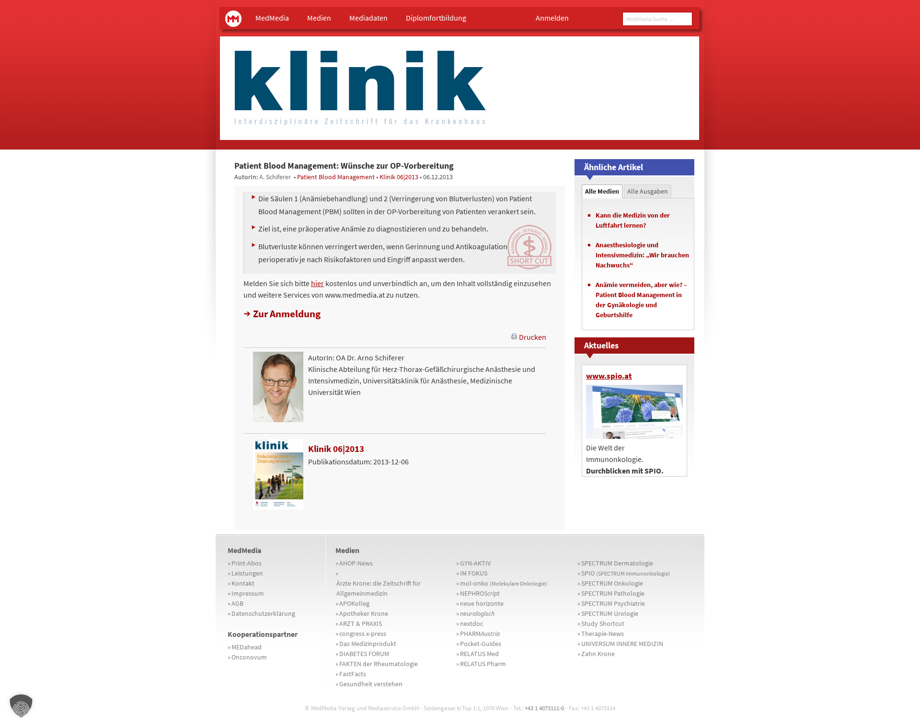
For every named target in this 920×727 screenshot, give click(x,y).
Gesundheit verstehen (370, 684)
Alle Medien (602, 191)
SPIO (625, 573)
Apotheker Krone (363, 613)
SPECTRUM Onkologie (612, 583)
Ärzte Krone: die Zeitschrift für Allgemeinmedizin (378, 588)
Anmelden (552, 18)
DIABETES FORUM (364, 653)
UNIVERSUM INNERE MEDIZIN (622, 643)
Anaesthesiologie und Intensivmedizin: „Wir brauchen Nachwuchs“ (642, 255)
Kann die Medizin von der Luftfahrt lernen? (633, 220)
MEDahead (246, 647)
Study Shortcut (602, 623)
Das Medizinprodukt (367, 643)
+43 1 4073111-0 (544, 708)
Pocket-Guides (480, 643)
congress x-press (362, 633)
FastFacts (352, 673)
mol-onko (503, 583)
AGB (237, 603)
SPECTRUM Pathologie (612, 593)
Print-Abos (246, 563)
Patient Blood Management (336, 177)
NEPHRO (480, 593)
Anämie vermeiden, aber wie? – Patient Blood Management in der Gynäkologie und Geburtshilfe (641, 299)
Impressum (247, 593)
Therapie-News (602, 633)
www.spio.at (609, 375)
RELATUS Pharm (483, 663)
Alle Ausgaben (647, 191)
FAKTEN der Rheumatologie (378, 663)
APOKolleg (354, 603)
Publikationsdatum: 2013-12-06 (358, 454)
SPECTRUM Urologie (609, 613)
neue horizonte (482, 603)
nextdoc (471, 623)
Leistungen (247, 573)
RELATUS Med (479, 653)
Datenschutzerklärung (263, 613)
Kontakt (242, 583)
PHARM (480, 633)
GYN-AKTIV (475, 563)
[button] (21, 706)
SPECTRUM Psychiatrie (613, 603)
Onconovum (249, 657)
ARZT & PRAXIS (360, 623)
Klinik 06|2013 (399, 177)
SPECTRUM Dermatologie (617, 563)
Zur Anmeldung (287, 313)
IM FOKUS (473, 573)
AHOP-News (356, 563)
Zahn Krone (598, 653)
